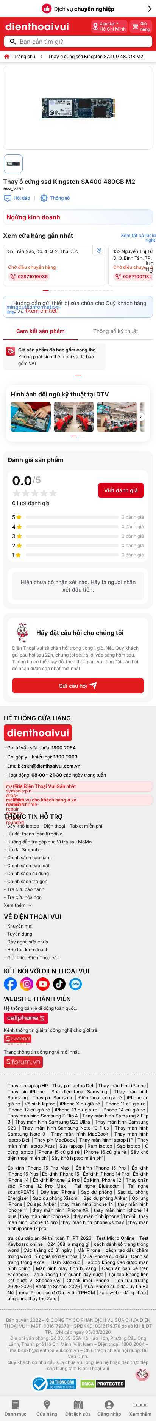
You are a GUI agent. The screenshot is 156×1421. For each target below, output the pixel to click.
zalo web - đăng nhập (122, 1292)
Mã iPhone (89, 1250)
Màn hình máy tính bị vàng (66, 1268)
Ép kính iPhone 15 (60, 1174)
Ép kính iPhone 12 (103, 1180)
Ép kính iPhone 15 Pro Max (39, 1168)
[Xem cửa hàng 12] (88, 290)
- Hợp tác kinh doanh (26, 949)
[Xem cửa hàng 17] (107, 290)
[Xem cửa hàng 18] (111, 290)
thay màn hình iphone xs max (92, 1222)
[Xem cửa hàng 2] (51, 290)
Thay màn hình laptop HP (106, 1140)
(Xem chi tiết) (42, 310)
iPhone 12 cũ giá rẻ (29, 1110)
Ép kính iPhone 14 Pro (106, 1174)
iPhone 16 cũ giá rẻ (105, 1152)
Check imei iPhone (88, 1280)
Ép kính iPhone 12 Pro (56, 1180)
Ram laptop (99, 1146)
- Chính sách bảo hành (28, 857)
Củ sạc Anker (41, 1204)
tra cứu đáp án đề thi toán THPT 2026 (49, 1238)
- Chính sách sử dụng (26, 873)
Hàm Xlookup (65, 1262)
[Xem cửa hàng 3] (54, 290)
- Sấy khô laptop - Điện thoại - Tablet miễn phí (53, 826)
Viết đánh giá (121, 490)
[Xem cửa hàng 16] (104, 290)
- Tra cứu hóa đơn (23, 897)
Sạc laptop (128, 1146)
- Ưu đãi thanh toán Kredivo (33, 834)
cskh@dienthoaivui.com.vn (50, 766)
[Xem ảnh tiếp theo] (140, 417)
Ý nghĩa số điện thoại (57, 1256)
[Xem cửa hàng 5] (62, 290)
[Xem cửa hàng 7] (70, 290)
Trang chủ (24, 56)
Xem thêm (15, 905)
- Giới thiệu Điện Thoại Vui (31, 957)
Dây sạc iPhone (58, 1192)
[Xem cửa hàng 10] (81, 290)
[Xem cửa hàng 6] (66, 290)
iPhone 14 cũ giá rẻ (123, 1110)
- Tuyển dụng (18, 934)
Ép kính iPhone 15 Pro (101, 1168)
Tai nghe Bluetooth (97, 1186)
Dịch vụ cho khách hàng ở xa (45, 800)
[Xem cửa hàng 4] (58, 290)
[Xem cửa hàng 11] (85, 290)
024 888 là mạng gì (68, 1244)
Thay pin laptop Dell (73, 1085)
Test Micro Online (115, 1238)
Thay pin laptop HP (28, 1085)
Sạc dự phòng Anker (105, 1198)
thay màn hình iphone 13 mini (104, 1216)
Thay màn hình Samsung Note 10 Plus (65, 1128)
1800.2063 (65, 757)
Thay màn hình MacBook (79, 1134)
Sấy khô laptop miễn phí (77, 1158)
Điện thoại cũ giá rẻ (100, 1097)
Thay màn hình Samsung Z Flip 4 (43, 1116)
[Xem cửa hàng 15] (100, 290)
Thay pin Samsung (53, 1097)
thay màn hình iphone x (45, 1216)
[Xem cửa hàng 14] (96, 290)
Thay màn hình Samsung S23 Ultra (52, 1122)
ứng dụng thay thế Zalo (32, 1298)
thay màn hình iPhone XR (61, 1210)
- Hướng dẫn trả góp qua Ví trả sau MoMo (48, 842)
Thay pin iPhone (26, 1091)
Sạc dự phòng (96, 1192)
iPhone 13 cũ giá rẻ (76, 1110)
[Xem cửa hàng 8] (73, 290)
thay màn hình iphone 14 (86, 1204)
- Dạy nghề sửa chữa (26, 942)
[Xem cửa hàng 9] (77, 290)
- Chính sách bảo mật (27, 865)
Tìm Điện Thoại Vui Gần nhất (45, 786)
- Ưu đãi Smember (23, 849)
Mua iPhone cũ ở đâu (105, 1256)
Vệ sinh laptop (40, 1104)
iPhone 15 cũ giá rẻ (58, 1152)
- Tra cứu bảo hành (24, 889)
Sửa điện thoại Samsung (79, 1091)
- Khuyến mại (18, 926)
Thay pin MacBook (54, 1140)
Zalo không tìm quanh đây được (68, 1274)
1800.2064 (63, 748)
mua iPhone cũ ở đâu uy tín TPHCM (57, 1292)
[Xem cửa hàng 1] (46, 290)
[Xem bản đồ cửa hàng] (98, 250)
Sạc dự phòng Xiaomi (56, 1198)
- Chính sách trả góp (25, 881)
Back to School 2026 (58, 1286)
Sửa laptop (71, 1146)
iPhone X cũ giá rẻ (80, 1104)
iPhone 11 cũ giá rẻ (125, 1104)
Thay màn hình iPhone (122, 1085)
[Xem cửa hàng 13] (92, 290)
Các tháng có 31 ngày (47, 1250)
